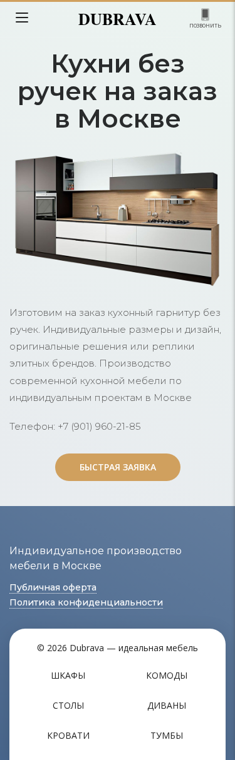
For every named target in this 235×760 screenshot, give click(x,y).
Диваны (166, 705)
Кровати (68, 735)
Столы (68, 705)
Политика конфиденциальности (86, 602)
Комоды (166, 675)
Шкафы (68, 675)
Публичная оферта (53, 587)
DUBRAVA (117, 19)
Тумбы (166, 735)
